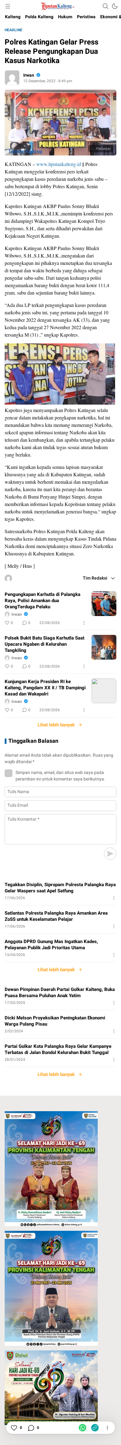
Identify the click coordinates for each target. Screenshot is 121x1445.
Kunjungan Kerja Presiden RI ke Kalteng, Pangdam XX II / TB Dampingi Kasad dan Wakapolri (45, 687)
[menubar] (8, 6)
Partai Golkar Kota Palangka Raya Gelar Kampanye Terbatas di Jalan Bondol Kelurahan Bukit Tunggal (58, 1049)
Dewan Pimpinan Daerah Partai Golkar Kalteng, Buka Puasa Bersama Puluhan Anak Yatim (60, 992)
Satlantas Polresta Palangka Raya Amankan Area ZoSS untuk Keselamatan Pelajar (56, 916)
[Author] (12, 77)
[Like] (13, 1427)
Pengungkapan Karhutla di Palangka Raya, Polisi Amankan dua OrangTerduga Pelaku (42, 600)
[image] (104, 603)
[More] (84, 622)
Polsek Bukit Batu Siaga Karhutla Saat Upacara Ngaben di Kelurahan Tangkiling (44, 644)
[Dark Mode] (114, 6)
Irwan (28, 75)
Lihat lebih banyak (56, 724)
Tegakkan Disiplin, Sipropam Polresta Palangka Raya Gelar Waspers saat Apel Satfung (60, 888)
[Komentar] (30, 1427)
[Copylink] (95, 1427)
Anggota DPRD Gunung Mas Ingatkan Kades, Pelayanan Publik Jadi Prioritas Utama (51, 944)
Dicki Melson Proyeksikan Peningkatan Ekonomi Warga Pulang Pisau (55, 1021)
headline (13, 30)
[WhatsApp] (82, 1427)
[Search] (105, 6)
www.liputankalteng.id (58, 164)
